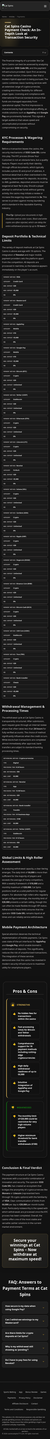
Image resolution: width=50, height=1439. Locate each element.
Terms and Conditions (13, 1409)
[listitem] (25, 1308)
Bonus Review (31, 1392)
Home (4, 16)
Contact (34, 1403)
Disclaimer (38, 1398)
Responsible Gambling (36, 1409)
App (20, 1392)
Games (43, 1392)
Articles (12, 16)
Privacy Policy (24, 1398)
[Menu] (45, 6)
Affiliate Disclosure (20, 1403)
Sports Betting (10, 1392)
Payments (12, 1398)
